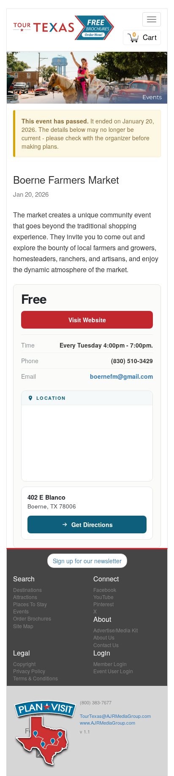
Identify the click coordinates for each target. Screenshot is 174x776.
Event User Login (113, 670)
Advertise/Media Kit (115, 630)
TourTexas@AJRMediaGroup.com (115, 715)
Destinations (27, 589)
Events (21, 611)
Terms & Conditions (35, 678)
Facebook (104, 589)
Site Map (23, 625)
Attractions (25, 596)
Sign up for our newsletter (87, 561)
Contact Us (106, 644)
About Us (103, 637)
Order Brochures (32, 618)
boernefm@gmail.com (121, 376)
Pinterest (103, 603)
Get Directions (92, 524)
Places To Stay (30, 603)
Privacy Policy (29, 670)
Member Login (110, 663)
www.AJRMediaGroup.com (107, 722)
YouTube (103, 596)
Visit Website (87, 320)
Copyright (24, 663)
